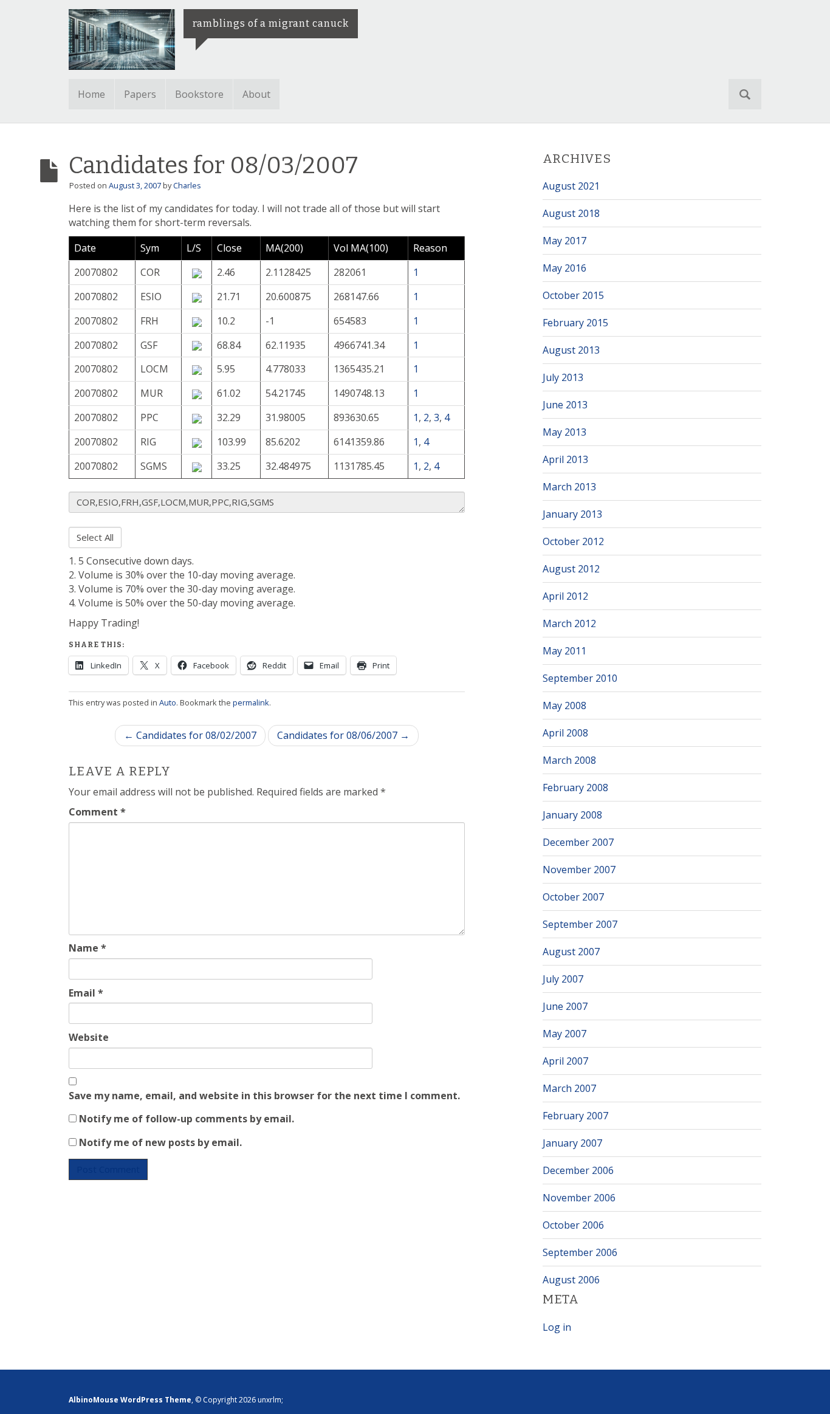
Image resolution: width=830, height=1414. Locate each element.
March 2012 (569, 623)
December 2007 (578, 842)
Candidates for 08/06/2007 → (343, 735)
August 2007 (571, 951)
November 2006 (579, 1197)
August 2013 (571, 350)
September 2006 (580, 1252)
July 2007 (563, 979)
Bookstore (199, 94)
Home (91, 94)
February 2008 (575, 787)
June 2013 (565, 404)
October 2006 (573, 1225)
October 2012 (573, 541)
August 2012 (571, 568)
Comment (97, 812)
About (256, 94)
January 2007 (572, 1143)
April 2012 (565, 596)
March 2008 (569, 760)
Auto (167, 702)
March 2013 (569, 486)
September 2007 (580, 924)
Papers (140, 94)
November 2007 (579, 869)
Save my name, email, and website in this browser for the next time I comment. (264, 1095)
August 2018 (571, 213)
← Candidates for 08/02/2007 (190, 735)
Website (89, 1037)
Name (87, 948)
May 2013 (564, 432)
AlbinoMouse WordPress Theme (130, 1400)
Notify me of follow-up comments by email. (186, 1118)
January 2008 (572, 815)
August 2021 (571, 186)
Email (86, 993)
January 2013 (572, 514)
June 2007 (565, 1006)
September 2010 (580, 678)
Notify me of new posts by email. (160, 1142)
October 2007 (573, 897)
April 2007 (565, 1061)
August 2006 (571, 1279)
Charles (187, 185)
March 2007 (569, 1088)
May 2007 (564, 1033)
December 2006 (578, 1170)
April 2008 (565, 733)
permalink (251, 702)
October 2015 (573, 295)
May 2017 (564, 240)
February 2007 (575, 1115)
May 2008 (564, 705)
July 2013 (563, 377)
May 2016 (564, 268)
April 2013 (565, 459)
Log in (557, 1327)
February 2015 (575, 322)
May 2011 (564, 650)
